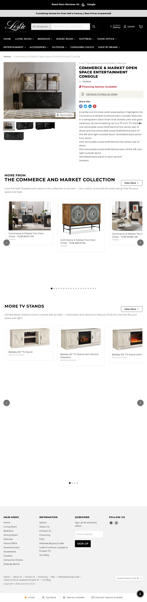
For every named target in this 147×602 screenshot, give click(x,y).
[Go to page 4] (59, 288)
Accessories (38, 47)
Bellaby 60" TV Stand (20, 352)
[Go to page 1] (51, 288)
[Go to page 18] (93, 288)
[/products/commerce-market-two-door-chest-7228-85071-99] (30, 215)
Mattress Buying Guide (51, 543)
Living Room (23, 38)
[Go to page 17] (90, 288)
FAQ (41, 539)
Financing (44, 535)
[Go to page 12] (78, 288)
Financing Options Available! (99, 86)
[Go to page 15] (85, 288)
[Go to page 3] (56, 288)
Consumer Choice (82, 47)
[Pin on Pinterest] (94, 106)
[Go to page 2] (54, 288)
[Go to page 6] (63, 288)
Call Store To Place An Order (102, 94)
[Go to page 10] (73, 288)
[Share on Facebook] (81, 106)
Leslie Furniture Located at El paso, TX (21, 580)
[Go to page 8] (68, 288)
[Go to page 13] (81, 288)
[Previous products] (6, 242)
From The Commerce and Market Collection (102, 63)
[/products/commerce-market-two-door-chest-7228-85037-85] (81, 219)
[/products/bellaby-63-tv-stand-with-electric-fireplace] (81, 340)
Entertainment (14, 47)
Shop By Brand (108, 47)
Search (43, 522)
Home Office (106, 38)
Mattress (85, 38)
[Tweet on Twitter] (85, 106)
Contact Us (45, 530)
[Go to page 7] (66, 288)
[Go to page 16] (88, 288)
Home (7, 38)
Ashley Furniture (16, 355)
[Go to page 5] (61, 288)
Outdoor (58, 47)
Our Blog (44, 555)
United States (128, 578)
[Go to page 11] (76, 288)
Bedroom (44, 38)
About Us (44, 526)
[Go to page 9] (71, 288)
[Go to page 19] (95, 288)
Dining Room (65, 38)
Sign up (82, 543)
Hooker (87, 81)
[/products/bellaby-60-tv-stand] (30, 338)
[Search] (94, 26)
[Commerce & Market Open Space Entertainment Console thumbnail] (9, 126)
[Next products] (140, 242)
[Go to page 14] (83, 288)
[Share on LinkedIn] (90, 106)
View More (130, 183)
